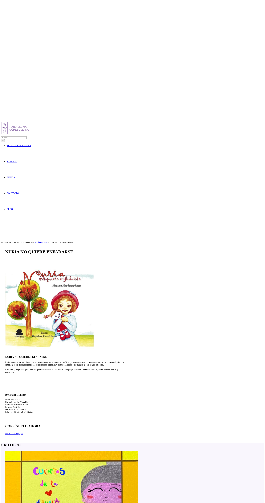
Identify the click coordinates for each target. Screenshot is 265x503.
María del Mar (41, 242)
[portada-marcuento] (50, 351)
